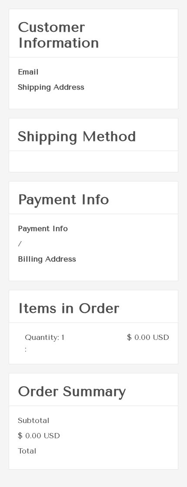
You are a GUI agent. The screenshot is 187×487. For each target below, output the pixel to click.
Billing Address (47, 259)
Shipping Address (51, 87)
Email (28, 72)
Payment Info (43, 228)
